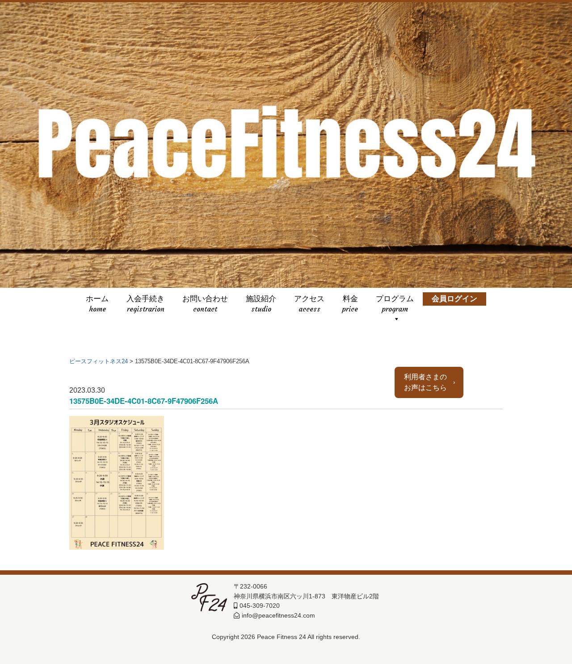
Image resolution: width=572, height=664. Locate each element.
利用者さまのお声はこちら (425, 383)
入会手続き (145, 300)
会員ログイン (454, 300)
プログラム (395, 300)
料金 (350, 300)
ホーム (97, 300)
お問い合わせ (205, 300)
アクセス (309, 300)
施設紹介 (261, 300)
